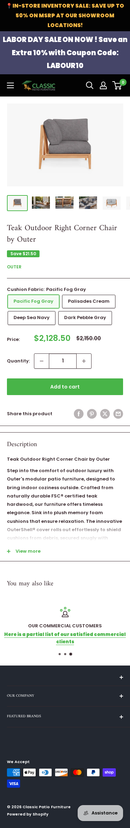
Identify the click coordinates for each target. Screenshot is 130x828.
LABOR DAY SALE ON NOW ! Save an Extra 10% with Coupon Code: (65, 52)
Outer (14, 267)
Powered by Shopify (28, 814)
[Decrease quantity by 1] (41, 361)
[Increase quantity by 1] (84, 361)
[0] (117, 85)
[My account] (103, 85)
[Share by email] (118, 414)
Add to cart (65, 386)
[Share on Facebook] (79, 414)
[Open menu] (10, 85)
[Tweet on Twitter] (105, 414)
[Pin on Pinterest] (92, 414)
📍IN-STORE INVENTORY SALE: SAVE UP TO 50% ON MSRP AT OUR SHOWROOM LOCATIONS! (65, 15)
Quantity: (18, 361)
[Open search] (90, 85)
